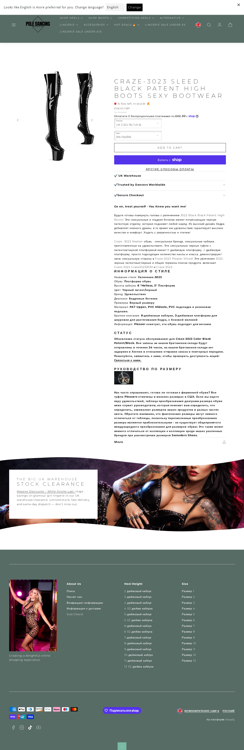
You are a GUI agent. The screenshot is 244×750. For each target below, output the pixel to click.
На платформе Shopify (221, 719)
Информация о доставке (84, 608)
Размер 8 (188, 631)
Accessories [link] (94, 24)
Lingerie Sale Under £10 (81, 31)
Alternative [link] (170, 17)
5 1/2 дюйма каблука (138, 620)
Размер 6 (188, 620)
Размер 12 (189, 655)
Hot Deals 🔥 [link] (125, 24)
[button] (13, 24)
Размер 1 (188, 591)
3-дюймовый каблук (138, 597)
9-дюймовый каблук (138, 649)
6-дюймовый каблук (138, 626)
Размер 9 (188, 637)
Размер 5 (188, 614)
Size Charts (75, 614)
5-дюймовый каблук (138, 614)
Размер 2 (188, 597)
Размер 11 (188, 649)
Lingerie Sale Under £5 (165, 24)
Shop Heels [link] (69, 17)
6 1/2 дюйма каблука (138, 631)
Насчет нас (74, 597)
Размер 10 (189, 643)
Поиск (71, 591)
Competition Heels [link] (134, 17)
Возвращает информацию (85, 602)
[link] (198, 25)
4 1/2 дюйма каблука (138, 608)
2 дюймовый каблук (137, 591)
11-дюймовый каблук (138, 660)
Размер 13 (189, 660)
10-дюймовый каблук (138, 655)
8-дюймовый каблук (138, 643)
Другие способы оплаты (170, 169)
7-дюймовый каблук (137, 637)
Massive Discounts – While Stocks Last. (46, 491)
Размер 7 (188, 626)
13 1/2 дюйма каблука (139, 666)
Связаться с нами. (127, 360)
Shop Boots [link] (99, 17)
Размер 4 (188, 608)
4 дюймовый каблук (138, 602)
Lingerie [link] (67, 24)
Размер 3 (188, 602)
